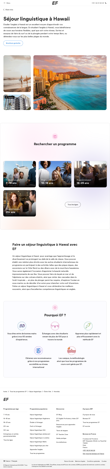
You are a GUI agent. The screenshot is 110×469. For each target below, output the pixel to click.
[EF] (55, 3)
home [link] (5, 391)
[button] (7, 3)
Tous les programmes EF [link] (18, 391)
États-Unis (9, 10)
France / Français (11, 461)
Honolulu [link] (57, 391)
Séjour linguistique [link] (35, 391)
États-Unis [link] (47, 391)
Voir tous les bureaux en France (93, 453)
